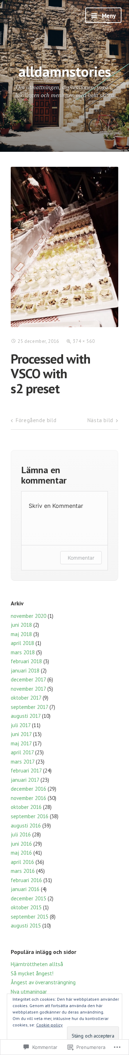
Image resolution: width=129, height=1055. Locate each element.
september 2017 (29, 707)
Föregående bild (36, 420)
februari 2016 (26, 880)
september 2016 (29, 816)
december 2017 (28, 679)
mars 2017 (22, 761)
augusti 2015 (26, 925)
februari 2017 (26, 770)
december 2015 (28, 898)
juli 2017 (20, 725)
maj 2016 (21, 852)
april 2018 (22, 643)
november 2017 (28, 688)
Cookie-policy (49, 1025)
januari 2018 (25, 670)
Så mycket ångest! (33, 973)
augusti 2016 (26, 825)
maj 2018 (21, 634)
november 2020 (28, 615)
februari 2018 (26, 661)
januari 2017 (25, 779)
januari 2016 (25, 889)
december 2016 (28, 788)
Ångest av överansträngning (44, 982)
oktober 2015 (26, 907)
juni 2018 (21, 624)
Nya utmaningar (29, 991)
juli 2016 (21, 834)
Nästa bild (100, 420)
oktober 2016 (26, 807)
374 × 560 (84, 341)
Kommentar (81, 558)
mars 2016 (23, 871)
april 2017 (22, 752)
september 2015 (29, 916)
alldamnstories (64, 71)
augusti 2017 (25, 715)
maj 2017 (21, 743)
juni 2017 (21, 734)
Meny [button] (108, 16)
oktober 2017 (26, 697)
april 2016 (22, 862)
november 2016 (28, 798)
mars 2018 (23, 652)
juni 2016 (21, 843)
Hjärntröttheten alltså (37, 964)
